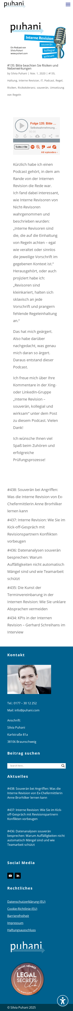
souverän (42, 87)
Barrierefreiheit (18, 916)
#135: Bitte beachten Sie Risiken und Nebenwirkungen (32, 66)
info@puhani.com (27, 710)
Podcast (49, 80)
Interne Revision (29, 80)
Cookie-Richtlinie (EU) (22, 909)
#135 (51, 73)
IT (42, 80)
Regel (59, 80)
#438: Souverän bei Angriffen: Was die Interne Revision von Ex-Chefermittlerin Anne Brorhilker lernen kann (35, 793)
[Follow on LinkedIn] (18, 876)
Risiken (11, 87)
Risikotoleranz (26, 87)
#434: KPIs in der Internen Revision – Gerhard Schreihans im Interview (36, 625)
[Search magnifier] (63, 765)
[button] (68, 4)
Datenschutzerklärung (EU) (26, 902)
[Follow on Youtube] (10, 876)
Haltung (12, 80)
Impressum (15, 923)
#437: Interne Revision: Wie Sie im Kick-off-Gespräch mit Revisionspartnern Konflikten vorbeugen (34, 814)
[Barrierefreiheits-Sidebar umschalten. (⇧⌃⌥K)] (62, 1000)
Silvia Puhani (19, 73)
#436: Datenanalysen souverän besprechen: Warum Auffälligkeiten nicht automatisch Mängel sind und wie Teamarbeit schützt (35, 564)
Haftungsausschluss (21, 930)
